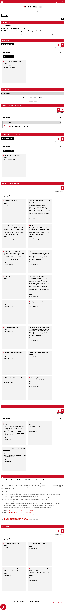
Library (32, 11)
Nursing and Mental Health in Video (39, 302)
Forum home (33, 101)
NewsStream (8, 302)
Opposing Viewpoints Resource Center (40, 327)
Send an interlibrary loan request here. (19, 126)
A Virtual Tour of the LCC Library (13, 543)
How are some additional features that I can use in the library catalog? (14, 569)
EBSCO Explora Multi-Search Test (13, 378)
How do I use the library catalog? (38, 543)
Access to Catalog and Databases (10, 183)
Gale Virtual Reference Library (12, 251)
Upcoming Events (5, 22)
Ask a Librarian (5, 89)
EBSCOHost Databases (36, 226)
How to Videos (5, 526)
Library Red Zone (38, 11)
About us (15, 601)
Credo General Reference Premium (14, 226)
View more (31, 292)
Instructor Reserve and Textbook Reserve (12, 134)
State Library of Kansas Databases (39, 352)
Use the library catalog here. (12, 200)
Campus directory (34, 601)
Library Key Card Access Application (14, 61)
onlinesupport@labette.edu (10, 431)
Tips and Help (4, 477)
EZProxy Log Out (34, 378)
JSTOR (31, 251)
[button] (7, 44)
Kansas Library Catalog (10, 276)
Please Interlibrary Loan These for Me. (11, 105)
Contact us (23, 601)
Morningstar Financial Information (38, 276)
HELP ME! (3, 406)
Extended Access (5, 40)
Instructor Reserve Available (12, 155)
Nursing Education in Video (11, 327)
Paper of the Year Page (48, 34)
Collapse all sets (59, 48)
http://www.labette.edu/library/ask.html (13, 455)
